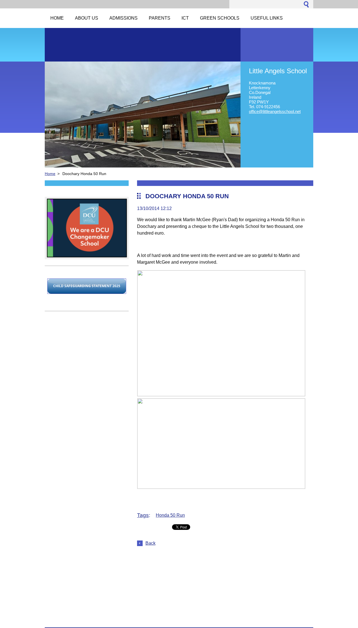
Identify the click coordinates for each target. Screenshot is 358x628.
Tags (143, 515)
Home (50, 173)
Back (150, 543)
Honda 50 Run (170, 515)
